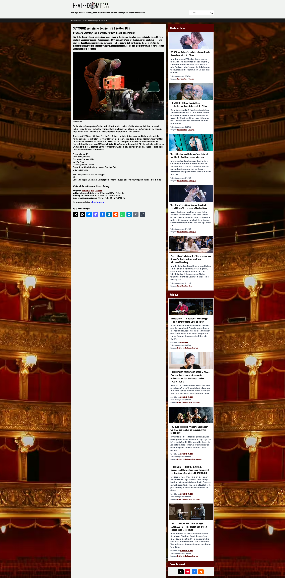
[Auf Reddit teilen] (115, 214)
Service (114, 12)
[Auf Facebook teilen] (102, 214)
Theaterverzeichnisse (136, 12)
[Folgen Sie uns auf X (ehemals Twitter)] (181, 571)
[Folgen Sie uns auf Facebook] (194, 571)
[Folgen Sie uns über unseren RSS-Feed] (201, 571)
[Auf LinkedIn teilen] (109, 214)
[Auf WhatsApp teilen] (122, 214)
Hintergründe (91, 12)
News (92, 190)
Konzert (179, 402)
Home (73, 20)
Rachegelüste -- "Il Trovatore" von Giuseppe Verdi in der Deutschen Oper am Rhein (189, 320)
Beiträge (74, 12)
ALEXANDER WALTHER (186, 397)
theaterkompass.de (98, 202)
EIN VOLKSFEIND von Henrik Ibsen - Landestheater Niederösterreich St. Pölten (188, 104)
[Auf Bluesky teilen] (89, 214)
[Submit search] (211, 12)
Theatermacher (104, 12)
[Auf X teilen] (75, 214)
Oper (190, 286)
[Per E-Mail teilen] (135, 214)
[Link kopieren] (142, 214)
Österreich (180, 79)
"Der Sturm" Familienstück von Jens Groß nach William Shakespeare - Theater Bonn (188, 206)
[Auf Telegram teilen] (129, 214)
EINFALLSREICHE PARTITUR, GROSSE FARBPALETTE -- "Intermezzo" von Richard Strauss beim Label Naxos (188, 526)
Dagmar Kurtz (184, 342)
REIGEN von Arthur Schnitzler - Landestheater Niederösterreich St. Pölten (190, 53)
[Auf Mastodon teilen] (95, 214)
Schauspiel (98, 190)
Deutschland (86, 190)
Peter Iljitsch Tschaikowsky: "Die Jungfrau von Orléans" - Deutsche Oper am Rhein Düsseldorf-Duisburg (190, 259)
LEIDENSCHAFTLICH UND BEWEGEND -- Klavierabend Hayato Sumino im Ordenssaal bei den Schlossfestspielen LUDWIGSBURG (189, 470)
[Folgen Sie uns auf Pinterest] (187, 571)
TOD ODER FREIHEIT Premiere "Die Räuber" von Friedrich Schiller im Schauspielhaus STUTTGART (189, 430)
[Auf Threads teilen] (82, 214)
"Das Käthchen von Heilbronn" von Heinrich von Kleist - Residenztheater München (189, 155)
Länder (185, 348)
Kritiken (82, 12)
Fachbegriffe (123, 12)
